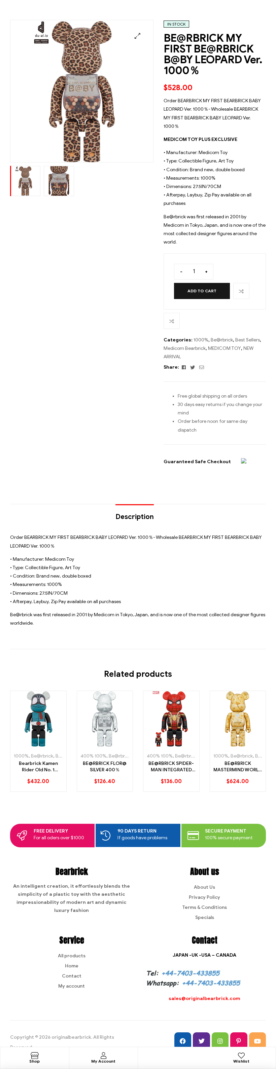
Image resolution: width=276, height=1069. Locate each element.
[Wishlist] (241, 1055)
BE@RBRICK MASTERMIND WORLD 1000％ (237, 767)
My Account (103, 1061)
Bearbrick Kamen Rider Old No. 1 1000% (38, 767)
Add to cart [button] (25, 744)
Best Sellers (247, 340)
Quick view (52, 744)
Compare (241, 291)
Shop (34, 1061)
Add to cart (201, 290)
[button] (137, 35)
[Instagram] (220, 1040)
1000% (201, 340)
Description (134, 517)
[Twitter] (201, 1040)
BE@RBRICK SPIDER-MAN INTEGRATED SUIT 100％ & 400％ (171, 767)
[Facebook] (182, 1040)
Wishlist (241, 1061)
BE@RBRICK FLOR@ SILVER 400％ (105, 767)
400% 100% (93, 756)
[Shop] (34, 1055)
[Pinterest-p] (238, 1040)
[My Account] (103, 1055)
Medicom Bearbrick (185, 348)
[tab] (134, 513)
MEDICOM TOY (224, 348)
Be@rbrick (222, 340)
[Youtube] (257, 1040)
